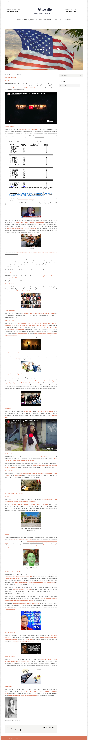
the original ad (27, 411)
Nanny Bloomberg (10, 656)
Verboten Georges (10, 453)
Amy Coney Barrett (10, 310)
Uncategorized (16, 720)
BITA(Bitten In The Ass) (12, 352)
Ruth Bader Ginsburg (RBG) (13, 571)
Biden (7, 496)
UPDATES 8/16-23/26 (12, 11)
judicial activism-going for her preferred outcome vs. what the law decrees (34, 582)
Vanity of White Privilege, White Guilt (16, 374)
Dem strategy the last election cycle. (33, 543)
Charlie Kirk (8, 272)
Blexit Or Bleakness (10, 284)
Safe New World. (39, 137)
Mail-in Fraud (9, 470)
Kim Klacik (8, 408)
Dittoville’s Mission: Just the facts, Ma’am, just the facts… (34, 20)
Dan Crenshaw (9, 80)
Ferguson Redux (9, 320)
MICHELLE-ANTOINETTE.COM (44, 24)
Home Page (58, 20)
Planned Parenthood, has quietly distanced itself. (26, 641)
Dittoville (44, 9)
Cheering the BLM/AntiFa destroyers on (21, 539)
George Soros (44, 456)
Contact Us (68, 20)
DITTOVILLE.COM (10, 77)
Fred (18, 9)
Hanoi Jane (8, 686)
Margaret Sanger (10, 632)
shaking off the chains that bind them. (22, 290)
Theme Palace (79, 738)
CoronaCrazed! (9, 126)
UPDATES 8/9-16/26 (70, 11)
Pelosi (7, 534)
